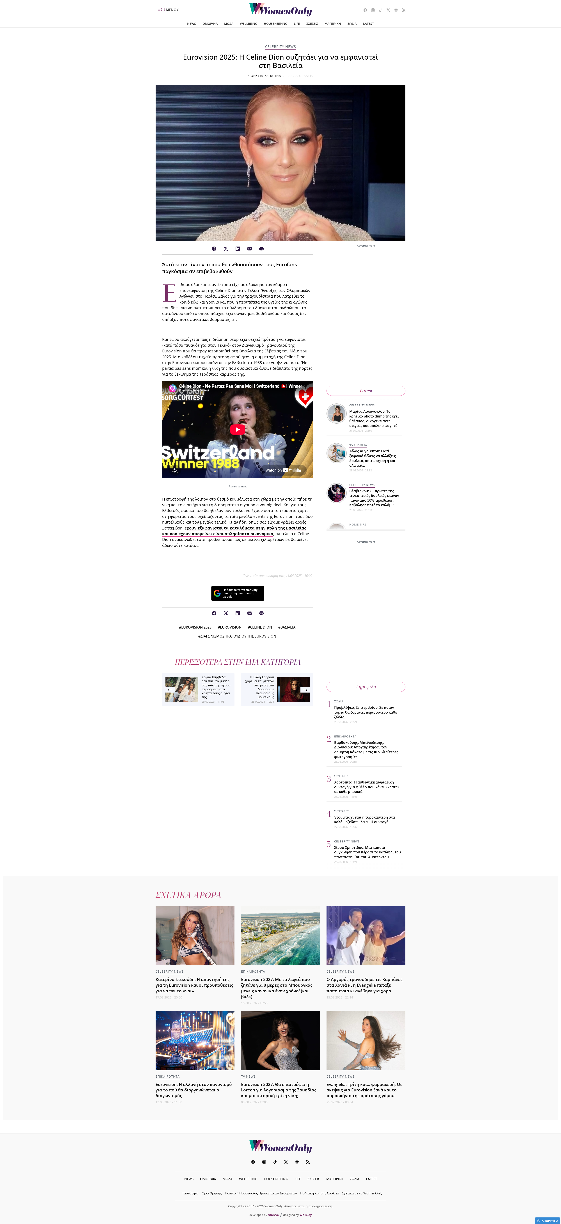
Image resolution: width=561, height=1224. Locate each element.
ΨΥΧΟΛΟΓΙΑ (358, 445)
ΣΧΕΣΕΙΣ (312, 23)
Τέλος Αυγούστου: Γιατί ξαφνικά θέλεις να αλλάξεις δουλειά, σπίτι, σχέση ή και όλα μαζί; (372, 458)
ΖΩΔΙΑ (352, 23)
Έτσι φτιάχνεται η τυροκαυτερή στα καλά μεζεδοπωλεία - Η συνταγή (364, 819)
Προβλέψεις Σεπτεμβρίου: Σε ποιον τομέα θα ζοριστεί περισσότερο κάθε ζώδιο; (365, 712)
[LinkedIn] (237, 249)
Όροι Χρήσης (212, 1193)
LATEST (368, 23)
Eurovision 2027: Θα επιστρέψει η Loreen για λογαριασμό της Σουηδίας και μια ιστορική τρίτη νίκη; (278, 1090)
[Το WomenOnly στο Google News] (394, 10)
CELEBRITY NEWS (280, 46)
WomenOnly (280, 1146)
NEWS (191, 23)
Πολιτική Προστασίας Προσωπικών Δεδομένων (261, 1193)
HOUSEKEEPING (275, 23)
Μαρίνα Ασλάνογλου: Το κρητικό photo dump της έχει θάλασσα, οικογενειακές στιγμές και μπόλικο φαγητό (374, 418)
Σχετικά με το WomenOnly (362, 1193)
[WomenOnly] (280, 9)
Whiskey (306, 1215)
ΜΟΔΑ (228, 23)
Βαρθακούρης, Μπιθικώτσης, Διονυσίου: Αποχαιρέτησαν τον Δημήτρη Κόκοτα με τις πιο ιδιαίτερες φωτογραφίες (366, 749)
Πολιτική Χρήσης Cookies (319, 1193)
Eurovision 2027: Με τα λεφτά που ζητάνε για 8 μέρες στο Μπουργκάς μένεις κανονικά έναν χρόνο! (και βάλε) (276, 987)
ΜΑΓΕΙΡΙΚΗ (333, 23)
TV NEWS (248, 1076)
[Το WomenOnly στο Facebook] (363, 10)
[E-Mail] (249, 249)
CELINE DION (261, 627)
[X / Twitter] (225, 249)
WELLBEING (248, 23)
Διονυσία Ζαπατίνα (264, 76)
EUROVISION (230, 627)
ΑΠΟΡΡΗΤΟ (550, 1221)
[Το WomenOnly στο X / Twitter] (386, 10)
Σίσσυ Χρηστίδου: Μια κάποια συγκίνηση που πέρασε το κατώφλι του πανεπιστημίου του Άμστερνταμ (367, 852)
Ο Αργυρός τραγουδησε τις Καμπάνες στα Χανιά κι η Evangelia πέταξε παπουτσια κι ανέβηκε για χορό (364, 985)
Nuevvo (273, 1215)
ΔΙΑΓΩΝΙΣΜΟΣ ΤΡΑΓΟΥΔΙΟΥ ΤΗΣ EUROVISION (238, 636)
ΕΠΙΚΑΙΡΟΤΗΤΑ (345, 736)
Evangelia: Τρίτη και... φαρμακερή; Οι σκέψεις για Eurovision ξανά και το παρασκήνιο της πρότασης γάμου (364, 1090)
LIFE (297, 23)
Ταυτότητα (190, 1193)
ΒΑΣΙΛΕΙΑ (287, 627)
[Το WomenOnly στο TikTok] (379, 10)
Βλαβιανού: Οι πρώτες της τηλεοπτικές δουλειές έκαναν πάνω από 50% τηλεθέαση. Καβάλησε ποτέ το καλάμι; (374, 498)
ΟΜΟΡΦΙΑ (210, 23)
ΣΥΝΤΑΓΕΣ (341, 776)
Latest (366, 391)
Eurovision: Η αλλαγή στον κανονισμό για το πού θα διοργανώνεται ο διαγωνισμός (194, 1090)
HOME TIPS (357, 524)
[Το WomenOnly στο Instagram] (371, 10)
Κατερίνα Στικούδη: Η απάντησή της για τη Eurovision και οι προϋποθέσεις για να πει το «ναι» (194, 985)
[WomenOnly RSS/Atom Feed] (402, 10)
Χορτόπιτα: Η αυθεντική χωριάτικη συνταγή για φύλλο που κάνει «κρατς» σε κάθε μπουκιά (366, 787)
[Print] (261, 249)
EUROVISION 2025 (196, 627)
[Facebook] (214, 249)
